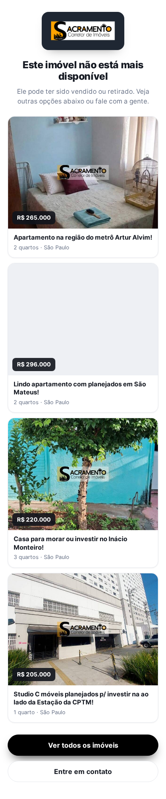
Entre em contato (83, 771)
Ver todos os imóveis (83, 745)
